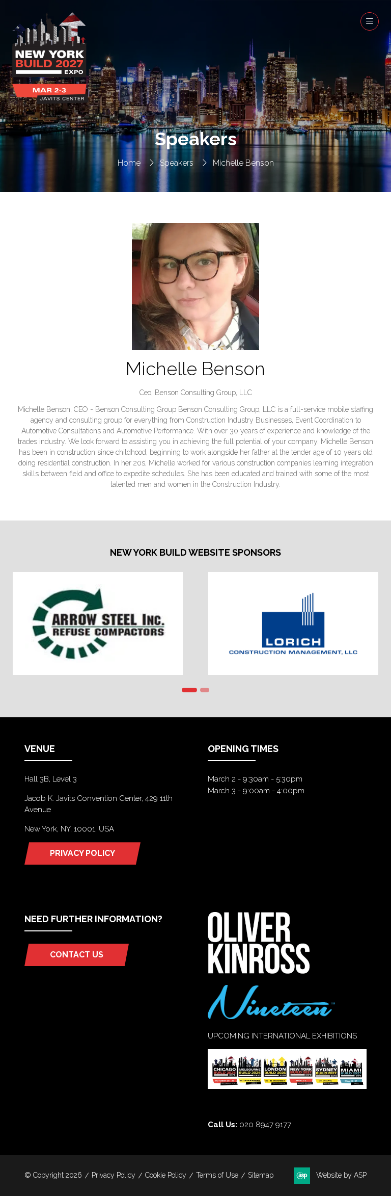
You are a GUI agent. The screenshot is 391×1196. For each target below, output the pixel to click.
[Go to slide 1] (189, 690)
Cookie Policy (165, 1175)
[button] (369, 21)
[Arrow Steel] (98, 623)
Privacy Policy (113, 1175)
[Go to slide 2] (204, 690)
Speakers (176, 163)
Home (129, 163)
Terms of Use (217, 1175)
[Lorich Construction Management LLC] (293, 623)
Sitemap (260, 1175)
